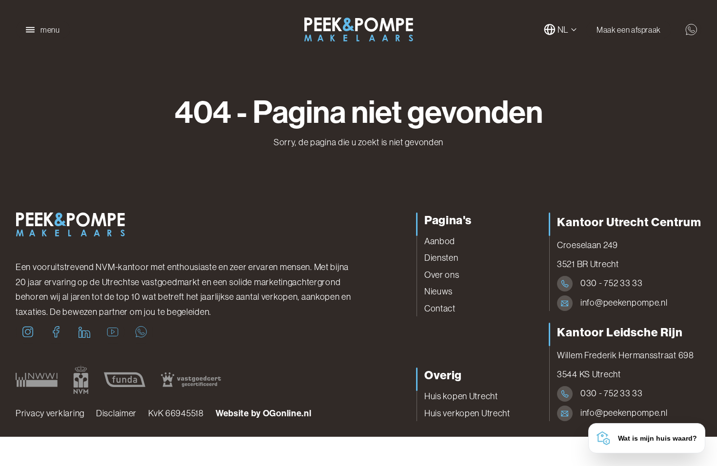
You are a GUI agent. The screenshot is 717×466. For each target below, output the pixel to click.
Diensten (441, 258)
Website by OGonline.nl (264, 413)
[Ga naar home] (358, 30)
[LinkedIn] (84, 332)
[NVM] (80, 379)
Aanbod (439, 241)
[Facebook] (56, 332)
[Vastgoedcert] (191, 379)
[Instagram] (28, 332)
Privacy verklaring (50, 413)
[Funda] (124, 379)
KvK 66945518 (176, 413)
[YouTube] (112, 332)
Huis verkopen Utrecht (467, 413)
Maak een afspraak (629, 29)
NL (563, 30)
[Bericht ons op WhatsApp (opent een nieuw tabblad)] (691, 29)
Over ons (441, 275)
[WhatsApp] (141, 332)
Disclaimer (116, 413)
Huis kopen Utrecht (461, 396)
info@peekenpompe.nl (624, 303)
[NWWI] (37, 379)
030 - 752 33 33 (611, 283)
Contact (440, 308)
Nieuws (438, 291)
